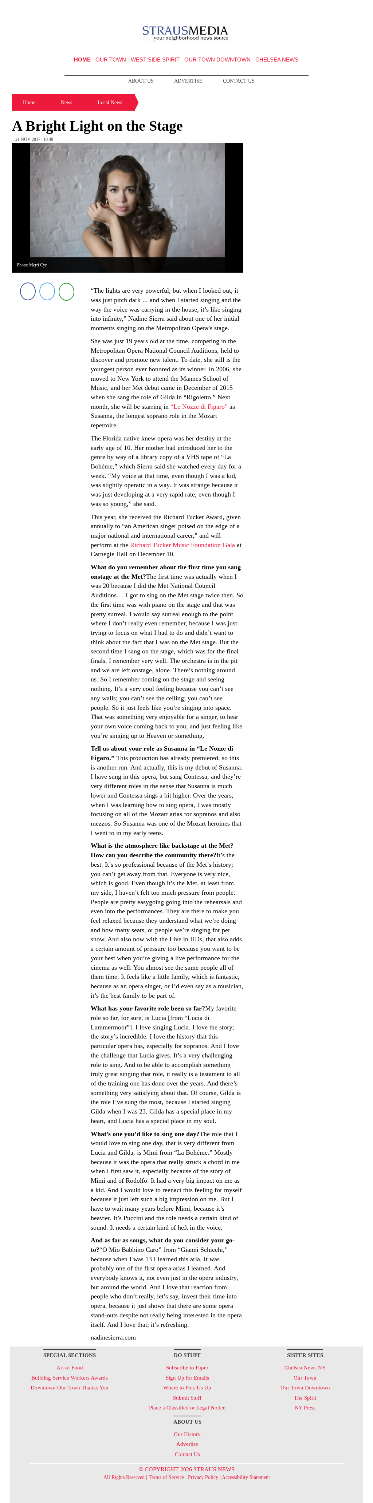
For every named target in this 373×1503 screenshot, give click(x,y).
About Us (141, 81)
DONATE (343, 8)
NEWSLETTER (301, 8)
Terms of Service (166, 1477)
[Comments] (66, 291)
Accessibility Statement (246, 1477)
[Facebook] (28, 291)
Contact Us (239, 81)
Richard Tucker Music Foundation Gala (182, 545)
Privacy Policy (203, 1477)
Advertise (188, 81)
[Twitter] (47, 291)
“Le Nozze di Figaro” (199, 406)
